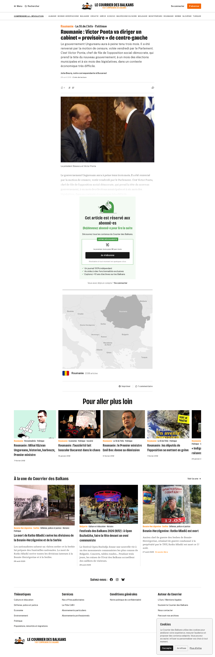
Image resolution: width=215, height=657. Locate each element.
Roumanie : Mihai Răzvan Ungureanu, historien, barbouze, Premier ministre (34, 450)
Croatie (94, 16)
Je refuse (181, 648)
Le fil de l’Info (84, 26)
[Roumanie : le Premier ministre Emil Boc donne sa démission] (124, 424)
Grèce (103, 16)
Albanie (52, 16)
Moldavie (142, 16)
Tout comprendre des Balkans (114, 7)
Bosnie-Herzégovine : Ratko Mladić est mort (171, 531)
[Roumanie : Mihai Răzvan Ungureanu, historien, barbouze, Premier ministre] (35, 424)
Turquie (197, 16)
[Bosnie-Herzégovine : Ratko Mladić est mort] (172, 504)
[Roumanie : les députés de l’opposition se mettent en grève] (168, 424)
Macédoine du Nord (126, 16)
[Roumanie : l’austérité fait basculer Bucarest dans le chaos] (79, 424)
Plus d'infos (196, 648)
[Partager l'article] (152, 87)
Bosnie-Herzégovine (68, 16)
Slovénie (187, 16)
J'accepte (166, 648)
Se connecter (120, 283)
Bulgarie (84, 16)
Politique (101, 26)
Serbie (178, 16)
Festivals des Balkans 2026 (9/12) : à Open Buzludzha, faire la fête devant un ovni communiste (106, 535)
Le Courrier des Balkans (114, 5)
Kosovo (111, 16)
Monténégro (155, 16)
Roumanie (169, 16)
